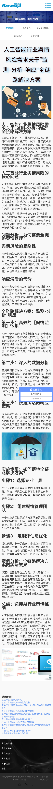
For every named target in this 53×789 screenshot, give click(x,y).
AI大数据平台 (43, 28)
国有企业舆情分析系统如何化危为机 (18, 711)
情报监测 (35, 36)
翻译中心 (18, 36)
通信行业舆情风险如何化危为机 (16, 702)
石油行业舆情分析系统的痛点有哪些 (18, 722)
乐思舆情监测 (40, 344)
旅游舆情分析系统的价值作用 (15, 733)
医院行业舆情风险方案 (12, 699)
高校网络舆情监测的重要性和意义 (17, 719)
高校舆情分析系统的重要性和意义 (17, 730)
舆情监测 (10, 28)
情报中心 (26, 28)
